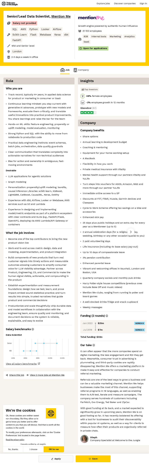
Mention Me (60, 16)
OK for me (54, 449)
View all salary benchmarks (21, 363)
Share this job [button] (16, 375)
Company (83, 69)
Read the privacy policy (15, 440)
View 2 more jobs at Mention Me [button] (47, 375)
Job (67, 69)
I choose (33, 449)
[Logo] (10, 4)
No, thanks (13, 449)
